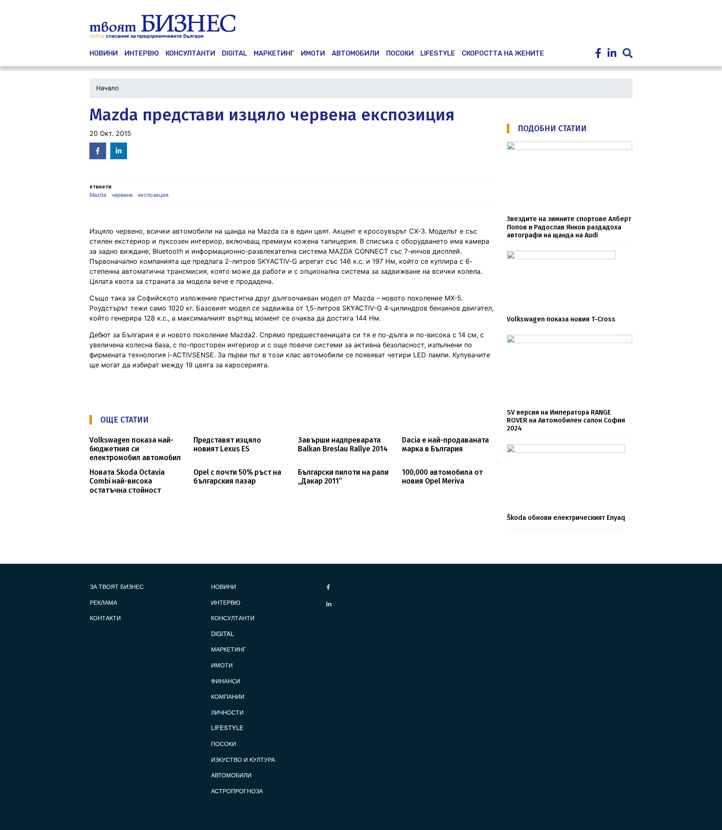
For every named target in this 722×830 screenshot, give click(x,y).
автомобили (355, 53)
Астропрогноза (237, 790)
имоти (313, 53)
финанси (225, 680)
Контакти (105, 617)
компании (227, 696)
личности (227, 712)
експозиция (153, 195)
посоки (400, 53)
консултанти (190, 53)
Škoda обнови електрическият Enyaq (566, 518)
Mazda (97, 195)
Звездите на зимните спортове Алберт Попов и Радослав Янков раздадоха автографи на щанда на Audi (569, 227)
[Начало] (162, 27)
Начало (107, 88)
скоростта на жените (503, 53)
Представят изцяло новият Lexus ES (227, 444)
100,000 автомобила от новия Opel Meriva (442, 477)
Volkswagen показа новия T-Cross (561, 319)
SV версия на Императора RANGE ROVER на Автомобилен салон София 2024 (566, 420)
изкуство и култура (243, 759)
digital (222, 633)
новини (103, 53)
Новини (223, 586)
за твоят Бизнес (117, 586)
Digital (234, 53)
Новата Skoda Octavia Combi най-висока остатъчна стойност (127, 481)
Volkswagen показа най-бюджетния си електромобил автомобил (135, 449)
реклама (103, 602)
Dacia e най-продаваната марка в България (445, 444)
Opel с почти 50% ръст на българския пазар (237, 477)
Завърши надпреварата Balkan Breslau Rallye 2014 (343, 444)
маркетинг (274, 53)
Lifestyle (437, 53)
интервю (142, 53)
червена (122, 195)
